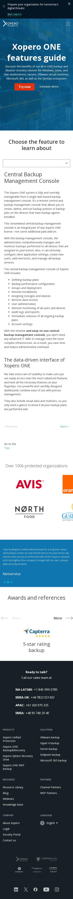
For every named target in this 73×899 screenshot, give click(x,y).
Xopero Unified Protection (12, 739)
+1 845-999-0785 (45, 690)
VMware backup (50, 737)
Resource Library (13, 787)
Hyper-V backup (49, 743)
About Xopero (11, 823)
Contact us (9, 840)
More (16, 618)
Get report (14, 14)
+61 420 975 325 (37, 705)
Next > (64, 426)
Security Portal (11, 834)
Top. (7, 448)
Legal (6, 828)
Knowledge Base (13, 804)
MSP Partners (48, 793)
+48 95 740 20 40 (37, 713)
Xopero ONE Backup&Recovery (14, 748)
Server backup (48, 749)
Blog (5, 793)
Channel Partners (50, 787)
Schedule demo (49, 86)
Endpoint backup (50, 754)
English (50, 823)
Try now (25, 87)
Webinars (8, 799)
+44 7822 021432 (42, 697)
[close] (69, 4)
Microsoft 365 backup (53, 760)
